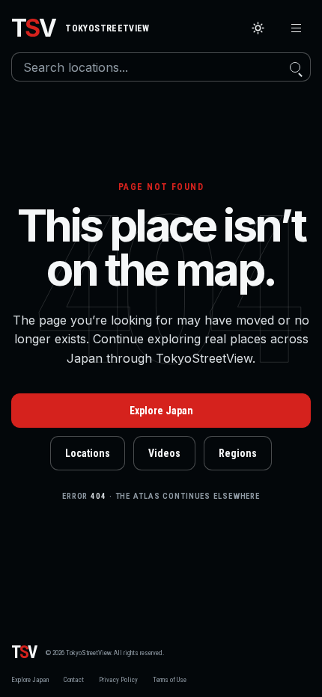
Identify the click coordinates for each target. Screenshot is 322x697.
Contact (74, 680)
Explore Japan (161, 411)
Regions (238, 453)
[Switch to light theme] (258, 28)
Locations (87, 453)
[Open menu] (296, 28)
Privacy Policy (118, 680)
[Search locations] (295, 67)
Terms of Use (169, 680)
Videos (164, 453)
